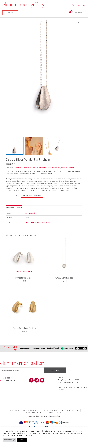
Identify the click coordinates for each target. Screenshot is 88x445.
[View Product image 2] (34, 146)
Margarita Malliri (30, 213)
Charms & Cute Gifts (28, 167)
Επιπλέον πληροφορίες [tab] (14, 207)
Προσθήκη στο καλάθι (32, 195)
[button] (73, 5)
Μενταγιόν (64, 167)
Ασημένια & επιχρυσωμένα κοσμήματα (48, 167)
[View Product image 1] (14, 146)
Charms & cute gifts (43, 222)
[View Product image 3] (54, 146)
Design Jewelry (30, 222)
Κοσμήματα (17, 167)
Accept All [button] (22, 440)
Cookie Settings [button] (9, 440)
